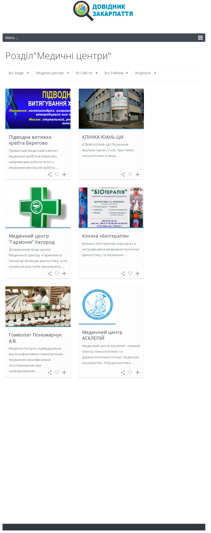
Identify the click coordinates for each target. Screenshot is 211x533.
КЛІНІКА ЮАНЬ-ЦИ (103, 137)
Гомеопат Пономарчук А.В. (35, 338)
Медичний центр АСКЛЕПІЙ (102, 335)
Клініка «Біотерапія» (105, 236)
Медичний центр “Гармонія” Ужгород (32, 239)
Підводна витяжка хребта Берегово (30, 140)
